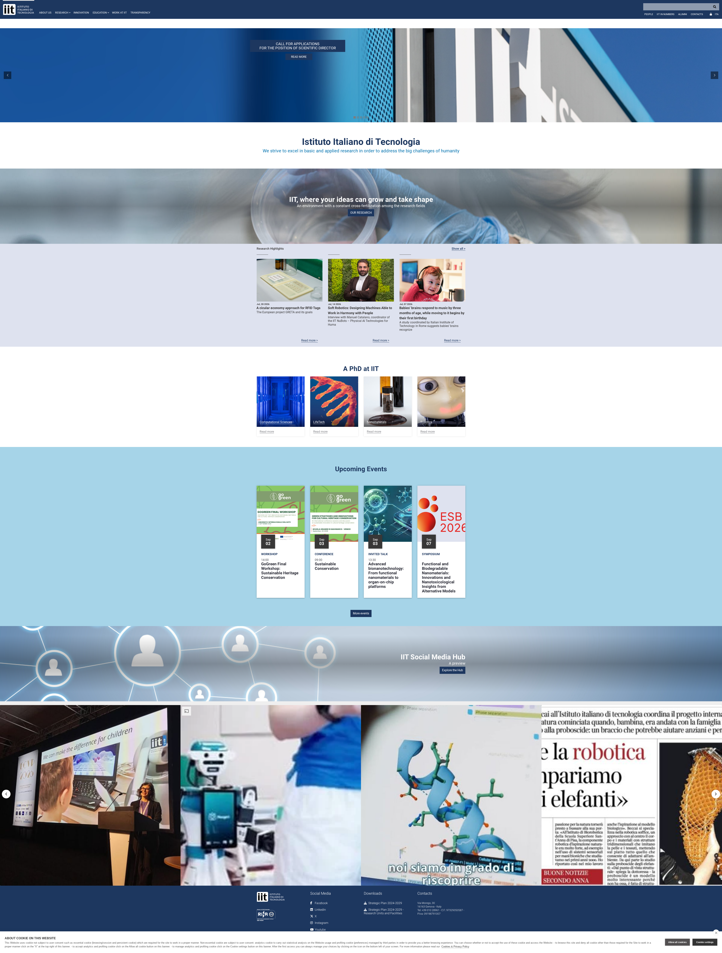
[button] (62, 9)
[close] (716, 932)
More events (361, 613)
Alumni (682, 14)
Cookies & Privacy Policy (455, 946)
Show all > (458, 248)
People (648, 14)
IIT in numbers (665, 14)
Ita (716, 14)
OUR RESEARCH (361, 212)
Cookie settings (705, 942)
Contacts (697, 14)
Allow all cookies (677, 942)
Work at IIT (119, 12)
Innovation (81, 12)
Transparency (140, 12)
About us (45, 12)
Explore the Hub (452, 670)
